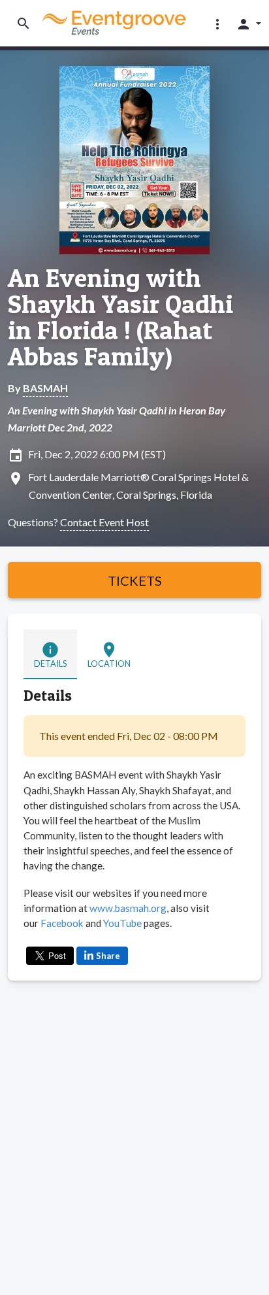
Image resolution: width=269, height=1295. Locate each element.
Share (108, 955)
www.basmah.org (127, 908)
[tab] (50, 654)
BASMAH (45, 388)
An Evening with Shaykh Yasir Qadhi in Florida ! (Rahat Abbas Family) (120, 317)
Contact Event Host (104, 522)
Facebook (63, 923)
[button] (217, 23)
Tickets (135, 580)
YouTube (123, 923)
